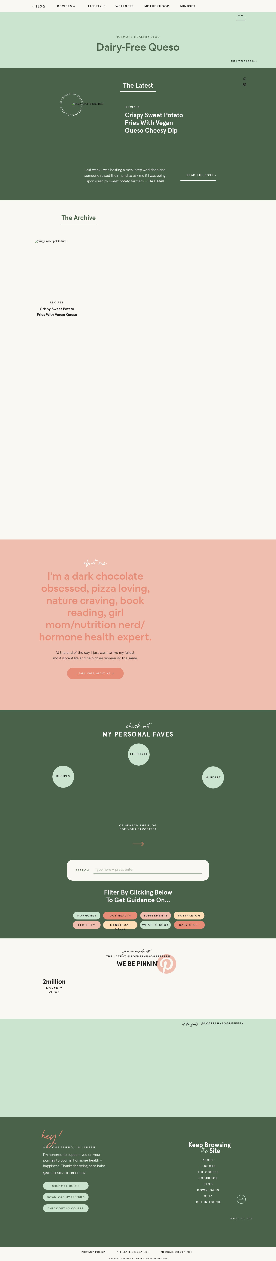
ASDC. (165, 1259)
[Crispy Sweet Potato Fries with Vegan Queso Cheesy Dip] (57, 269)
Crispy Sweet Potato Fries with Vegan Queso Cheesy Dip (154, 123)
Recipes (133, 107)
